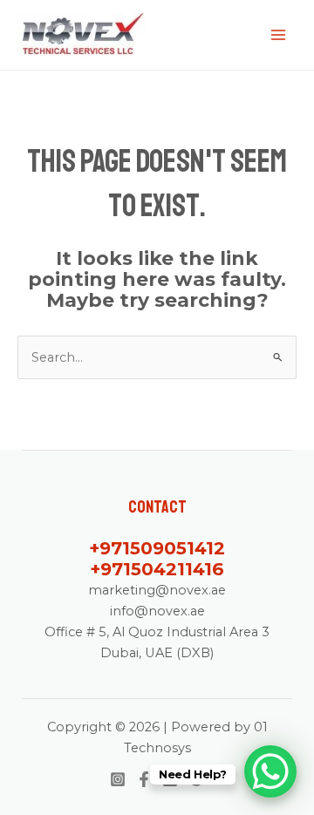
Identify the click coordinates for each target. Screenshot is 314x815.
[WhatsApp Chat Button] (270, 771)
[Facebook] (144, 779)
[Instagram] (118, 779)
